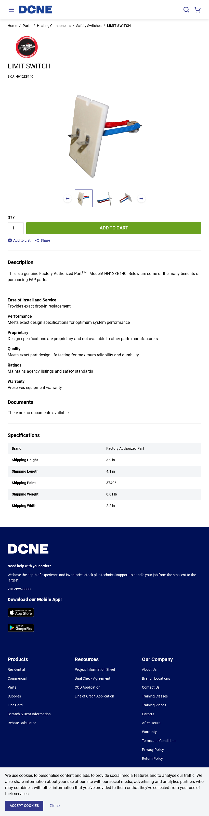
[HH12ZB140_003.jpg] (125, 198)
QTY (11, 217)
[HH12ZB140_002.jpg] (104, 198)
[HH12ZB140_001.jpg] (84, 198)
